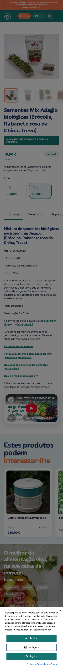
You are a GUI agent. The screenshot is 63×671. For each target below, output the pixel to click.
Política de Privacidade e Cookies (42, 664)
